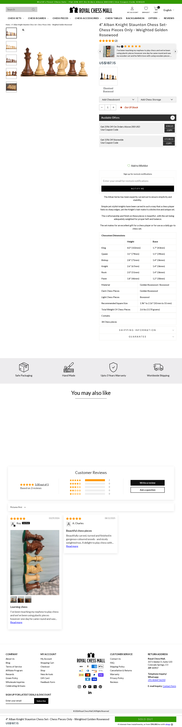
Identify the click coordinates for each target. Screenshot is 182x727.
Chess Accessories (87, 18)
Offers (153, 18)
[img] (17, 518)
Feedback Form (48, 682)
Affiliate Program (14, 670)
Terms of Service (14, 666)
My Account (46, 659)
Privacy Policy (117, 678)
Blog (8, 662)
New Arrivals (47, 674)
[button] (107, 40)
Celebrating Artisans (15, 686)
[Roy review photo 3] (20, 599)
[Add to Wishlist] (43, 437)
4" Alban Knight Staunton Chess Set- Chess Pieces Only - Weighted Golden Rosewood (42, 25)
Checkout (45, 666)
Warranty (114, 674)
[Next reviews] (175, 51)
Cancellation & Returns (121, 670)
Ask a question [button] (147, 489)
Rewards (10, 674)
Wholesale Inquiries (15, 682)
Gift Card (45, 678)
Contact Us (115, 659)
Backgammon (135, 18)
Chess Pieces (61, 18)
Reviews (169, 18)
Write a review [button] (147, 482)
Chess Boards (37, 18)
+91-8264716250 (156, 680)
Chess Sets (15, 18)
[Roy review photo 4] (28, 599)
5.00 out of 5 (42, 484)
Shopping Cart (47, 662)
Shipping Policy (117, 666)
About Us (10, 659)
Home (8, 25)
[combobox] (21, 9)
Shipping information (137, 330)
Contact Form (169, 686)
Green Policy (12, 678)
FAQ (112, 662)
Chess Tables (113, 18)
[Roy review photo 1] (34, 562)
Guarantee (138, 336)
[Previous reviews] (100, 51)
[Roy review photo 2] (13, 599)
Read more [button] (16, 622)
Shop (43, 670)
